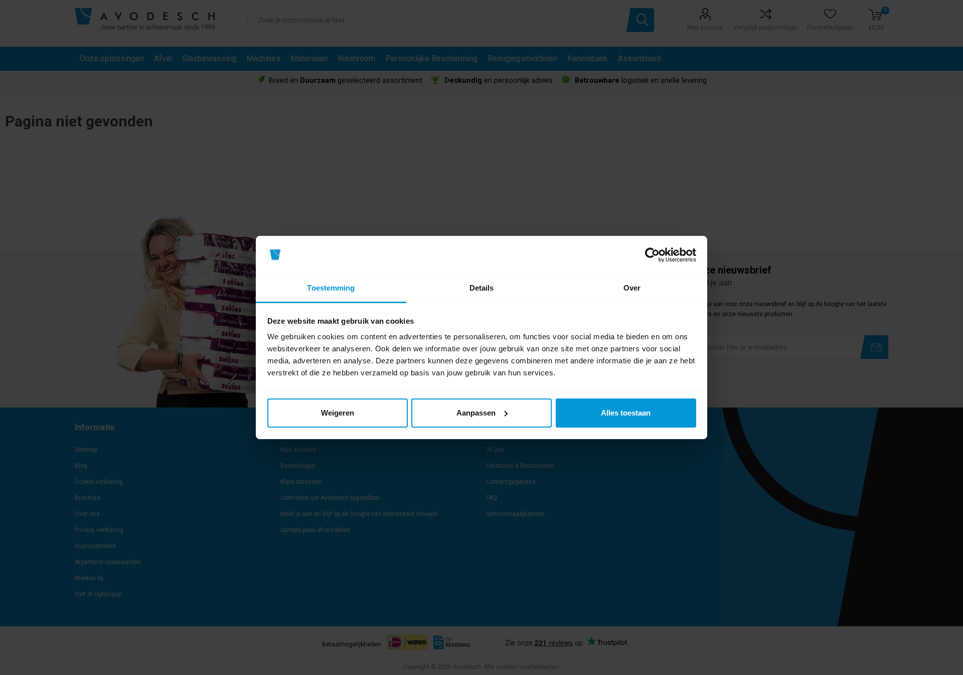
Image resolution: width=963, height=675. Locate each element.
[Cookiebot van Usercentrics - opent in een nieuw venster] (652, 254)
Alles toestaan (626, 413)
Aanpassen (476, 413)
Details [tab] (481, 288)
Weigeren (337, 413)
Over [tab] (631, 288)
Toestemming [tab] (331, 288)
